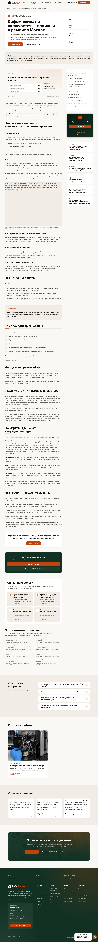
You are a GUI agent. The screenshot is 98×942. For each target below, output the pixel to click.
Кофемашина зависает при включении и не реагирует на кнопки (17, 639)
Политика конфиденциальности (73, 937)
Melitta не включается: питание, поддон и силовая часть (47, 664)
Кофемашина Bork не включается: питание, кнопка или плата (17, 643)
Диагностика (9, 381)
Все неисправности (83, 888)
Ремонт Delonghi (68, 892)
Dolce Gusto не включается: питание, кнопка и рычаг (18, 653)
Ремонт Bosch (68, 895)
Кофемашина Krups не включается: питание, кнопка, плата (17, 664)
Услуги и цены (40, 892)
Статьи (39, 901)
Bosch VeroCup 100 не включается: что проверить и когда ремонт (19, 646)
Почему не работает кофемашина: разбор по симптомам (47, 639)
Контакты (39, 907)
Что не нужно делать (73, 94)
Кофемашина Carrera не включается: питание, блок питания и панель (48, 646)
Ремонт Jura (67, 888)
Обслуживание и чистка (82, 901)
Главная (8, 8)
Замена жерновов (55, 903)
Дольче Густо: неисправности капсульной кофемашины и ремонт (47, 650)
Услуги (14, 8)
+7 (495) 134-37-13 (71, 2)
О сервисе (39, 904)
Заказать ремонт (84, 2)
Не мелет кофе (82, 898)
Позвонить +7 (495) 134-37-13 (34, 44)
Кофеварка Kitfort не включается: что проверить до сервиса (48, 660)
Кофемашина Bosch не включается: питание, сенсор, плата (47, 643)
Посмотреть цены (67, 852)
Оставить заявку (80, 126)
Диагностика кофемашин (54, 889)
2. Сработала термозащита (76, 81)
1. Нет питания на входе (75, 78)
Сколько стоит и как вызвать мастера (78, 103)
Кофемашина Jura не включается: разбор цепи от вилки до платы (19, 660)
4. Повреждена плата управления (78, 89)
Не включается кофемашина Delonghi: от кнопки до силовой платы (18, 650)
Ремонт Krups (68, 898)
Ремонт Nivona (68, 901)
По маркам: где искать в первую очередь (79, 106)
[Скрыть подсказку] (90, 934)
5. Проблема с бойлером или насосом (79, 92)
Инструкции (40, 898)
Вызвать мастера (16, 44)
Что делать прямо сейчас (75, 100)
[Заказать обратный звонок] (95, 937)
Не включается (82, 892)
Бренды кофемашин (42, 895)
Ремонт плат (53, 899)
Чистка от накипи (55, 893)
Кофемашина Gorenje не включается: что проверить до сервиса (16, 657)
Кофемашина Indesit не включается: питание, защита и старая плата (48, 657)
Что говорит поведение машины (76, 108)
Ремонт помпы (54, 896)
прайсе (31, 408)
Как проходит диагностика (75, 97)
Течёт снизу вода (83, 895)
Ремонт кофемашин (42, 888)
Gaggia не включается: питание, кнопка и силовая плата (47, 653)
